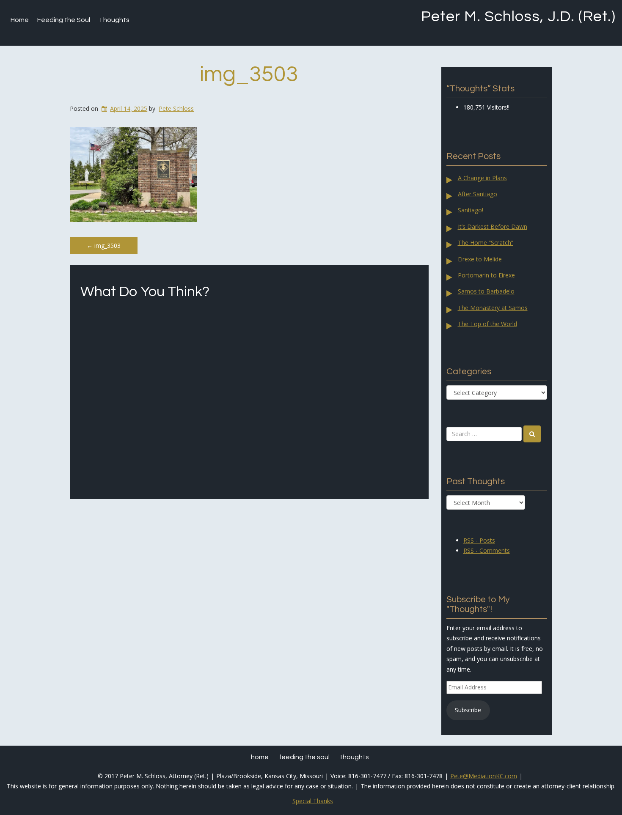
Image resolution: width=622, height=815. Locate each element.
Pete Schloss (176, 108)
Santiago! (470, 210)
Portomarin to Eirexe (486, 275)
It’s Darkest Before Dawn (492, 226)
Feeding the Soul (63, 19)
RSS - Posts (479, 540)
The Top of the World (487, 324)
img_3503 (249, 74)
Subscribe (468, 710)
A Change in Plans (482, 178)
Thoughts (114, 19)
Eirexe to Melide (480, 259)
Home (20, 19)
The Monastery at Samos (493, 308)
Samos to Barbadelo (486, 291)
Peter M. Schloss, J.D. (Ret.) (518, 16)
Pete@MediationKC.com (483, 776)
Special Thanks (312, 801)
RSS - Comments (486, 550)
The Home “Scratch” (485, 243)
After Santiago (477, 194)
